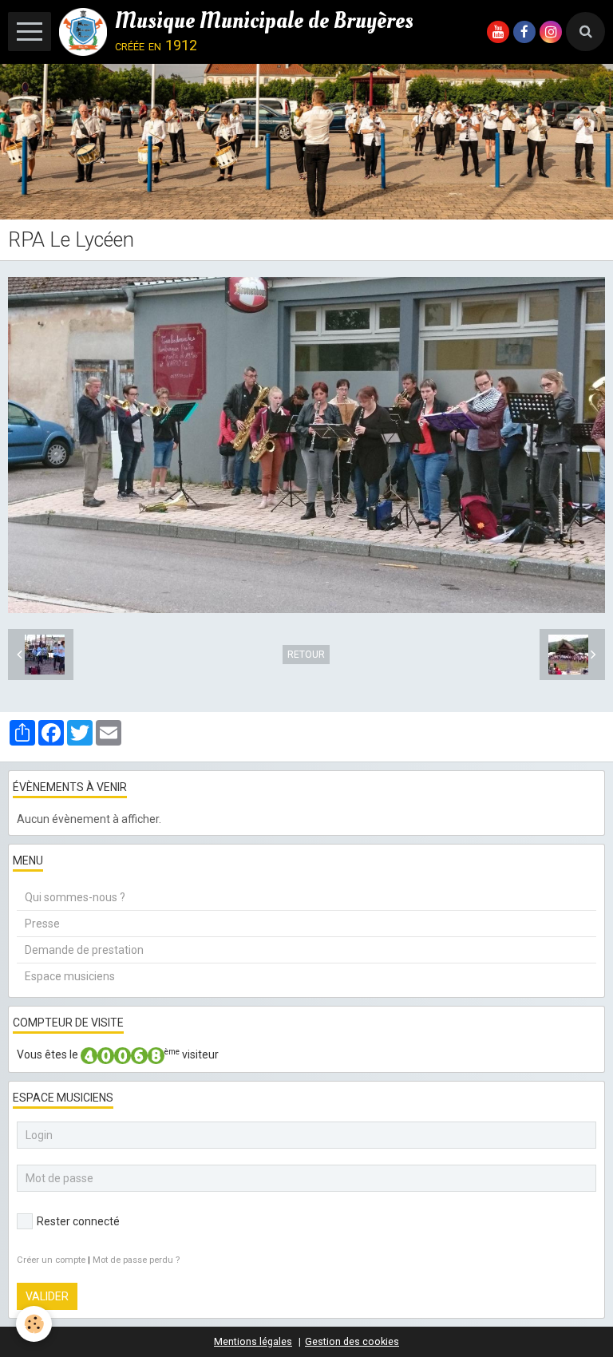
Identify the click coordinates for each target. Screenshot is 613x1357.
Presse (42, 923)
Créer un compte (51, 1260)
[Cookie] (34, 1324)
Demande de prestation (84, 950)
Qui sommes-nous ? (75, 897)
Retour (306, 654)
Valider (47, 1296)
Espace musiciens (70, 976)
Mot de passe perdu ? (136, 1260)
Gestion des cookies (352, 1341)
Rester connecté (78, 1221)
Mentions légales (253, 1341)
